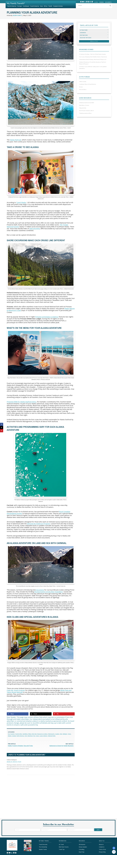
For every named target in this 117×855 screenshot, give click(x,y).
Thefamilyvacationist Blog (85, 113)
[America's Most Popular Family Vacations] (27, 845)
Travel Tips (62, 849)
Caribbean (26, 6)
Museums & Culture (42, 734)
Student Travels (43, 849)
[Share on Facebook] (1, 424)
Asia (41, 6)
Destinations (84, 35)
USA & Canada (82, 81)
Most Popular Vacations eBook (86, 110)
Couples (57, 734)
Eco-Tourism (11, 734)
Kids (61, 734)
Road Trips (81, 852)
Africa (45, 6)
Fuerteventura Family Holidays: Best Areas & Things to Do (92, 59)
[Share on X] (1, 427)
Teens (69, 734)
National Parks (51, 736)
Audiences (83, 32)
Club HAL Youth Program (16, 690)
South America (34, 6)
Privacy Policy (102, 852)
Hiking (29, 734)
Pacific (50, 6)
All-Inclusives (82, 844)
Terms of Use (102, 849)
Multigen (65, 734)
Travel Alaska (21, 202)
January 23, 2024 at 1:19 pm (14, 761)
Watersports (51, 734)
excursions (40, 590)
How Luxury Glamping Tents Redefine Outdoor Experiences (93, 57)
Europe (81, 87)
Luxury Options (43, 736)
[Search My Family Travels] (110, 5)
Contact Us (101, 847)
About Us (101, 844)
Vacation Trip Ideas (85, 37)
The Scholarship (43, 847)
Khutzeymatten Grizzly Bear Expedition (48, 592)
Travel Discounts (43, 844)
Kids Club (34, 734)
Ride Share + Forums (84, 105)
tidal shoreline (34, 228)
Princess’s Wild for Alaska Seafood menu (21, 402)
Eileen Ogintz (17, 15)
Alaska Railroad (15, 140)
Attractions (83, 30)
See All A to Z (94, 41)
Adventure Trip (31, 736)
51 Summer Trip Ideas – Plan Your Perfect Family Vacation (92, 54)
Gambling (25, 734)
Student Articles (58, 6)
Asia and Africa (82, 89)
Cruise (37, 736)
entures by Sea (33, 524)
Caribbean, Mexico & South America (87, 84)
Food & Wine (18, 734)
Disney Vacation (83, 847)
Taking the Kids (82, 108)
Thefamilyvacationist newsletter (86, 102)
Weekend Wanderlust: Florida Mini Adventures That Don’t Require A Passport (92, 63)
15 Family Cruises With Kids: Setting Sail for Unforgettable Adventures (93, 67)
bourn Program (44, 524)
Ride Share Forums (64, 847)
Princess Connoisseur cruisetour (46, 317)
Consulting (81, 849)
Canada (14, 736)
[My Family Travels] (12, 845)
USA (26, 736)
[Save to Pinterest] (1, 430)
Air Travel (61, 844)
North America (20, 736)
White (62, 690)
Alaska (9, 736)
